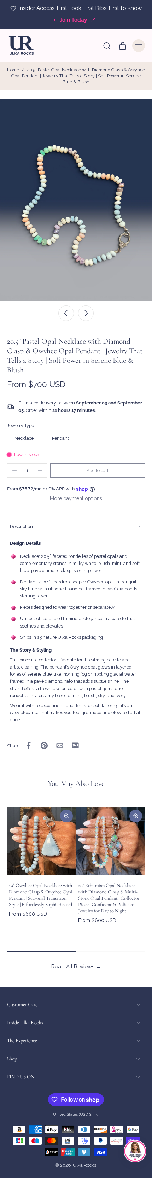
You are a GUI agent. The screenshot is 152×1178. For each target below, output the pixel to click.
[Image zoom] (76, 200)
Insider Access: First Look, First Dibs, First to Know (80, 8)
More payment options (76, 498)
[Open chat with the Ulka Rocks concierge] (135, 1151)
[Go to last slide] (66, 313)
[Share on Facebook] (28, 745)
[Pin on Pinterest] (44, 745)
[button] (97, 470)
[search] (107, 46)
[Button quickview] (66, 816)
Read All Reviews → (76, 966)
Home (13, 69)
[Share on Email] (60, 745)
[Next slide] (86, 313)
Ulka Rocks (84, 1165)
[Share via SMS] (75, 745)
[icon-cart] (122, 46)
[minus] (14, 470)
